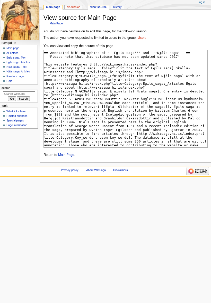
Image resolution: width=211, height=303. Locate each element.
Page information (16, 125)
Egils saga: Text (16, 57)
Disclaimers (120, 170)
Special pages (15, 120)
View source (98, 6)
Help (9, 80)
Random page (15, 76)
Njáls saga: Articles (18, 71)
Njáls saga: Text (16, 66)
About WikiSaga (96, 170)
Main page (12, 48)
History (117, 6)
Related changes (17, 115)
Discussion (73, 6)
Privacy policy (69, 170)
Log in (202, 2)
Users (142, 38)
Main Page (56, 23)
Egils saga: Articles (18, 62)
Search (6, 87)
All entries (12, 52)
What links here (16, 111)
